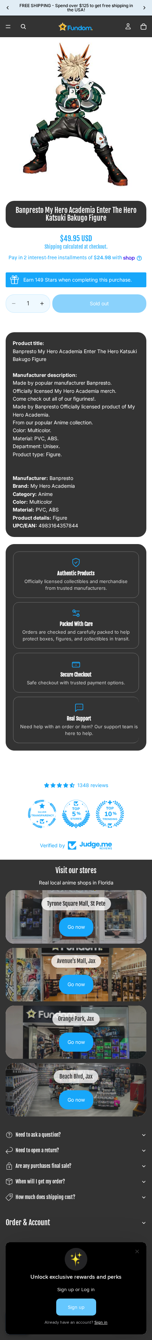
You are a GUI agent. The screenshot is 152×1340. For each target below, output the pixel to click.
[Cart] (143, 26)
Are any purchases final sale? (43, 1166)
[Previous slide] (8, 8)
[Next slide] (144, 8)
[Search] (23, 26)
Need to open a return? (37, 1150)
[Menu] (8, 26)
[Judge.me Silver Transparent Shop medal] (42, 814)
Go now (76, 927)
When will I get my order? (40, 1181)
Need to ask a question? (38, 1135)
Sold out (99, 303)
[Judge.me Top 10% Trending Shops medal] (110, 814)
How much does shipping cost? (45, 1197)
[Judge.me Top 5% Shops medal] (76, 814)
